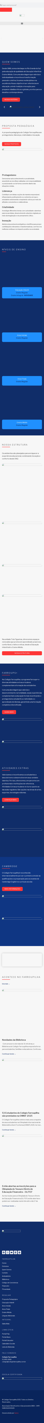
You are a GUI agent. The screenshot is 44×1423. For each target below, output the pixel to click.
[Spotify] (19, 1252)
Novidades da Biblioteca (14, 1040)
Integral (6, 1320)
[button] (22, 23)
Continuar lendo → (9, 1054)
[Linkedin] (15, 1252)
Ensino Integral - (22, 295)
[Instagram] (7, 1252)
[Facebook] (3, 1252)
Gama (16, 1413)
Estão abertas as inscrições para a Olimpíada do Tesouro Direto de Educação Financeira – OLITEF (19, 1189)
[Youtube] (11, 1252)
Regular (6, 1295)
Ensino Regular (22, 293)
